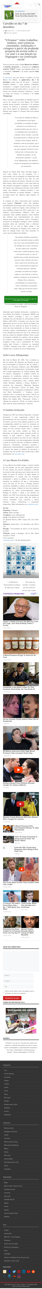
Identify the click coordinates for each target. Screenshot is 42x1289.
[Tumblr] (4, 1277)
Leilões (6, 1135)
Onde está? (7, 1155)
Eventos (6, 1111)
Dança (6, 1094)
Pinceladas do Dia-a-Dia (11, 1162)
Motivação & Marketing (11, 1145)
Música (6, 1148)
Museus (6, 1203)
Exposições (7, 1114)
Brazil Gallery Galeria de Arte (13, 1186)
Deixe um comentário (11, 33)
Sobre (6, 1250)
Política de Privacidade (11, 1244)
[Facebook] (9, 1272)
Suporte (6, 1210)
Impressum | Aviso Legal (11, 1261)
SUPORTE (7, 1254)
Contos (6, 1087)
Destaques (7, 1108)
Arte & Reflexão (9, 1073)
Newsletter (7, 1240)
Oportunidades (8, 1159)
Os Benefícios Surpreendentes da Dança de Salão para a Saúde (12, 584)
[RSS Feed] (4, 1272)
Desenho (6, 1101)
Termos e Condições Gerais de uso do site (16, 1257)
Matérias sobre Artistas (11, 1142)
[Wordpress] (9, 1277)
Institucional (8, 1233)
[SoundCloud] (14, 1277)
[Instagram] (18, 1277)
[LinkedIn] (23, 1272)
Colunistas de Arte (9, 1189)
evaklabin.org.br (32, 504)
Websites (6, 1216)
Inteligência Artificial (10, 1131)
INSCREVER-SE (9, 1199)
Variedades (7, 1169)
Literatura (7, 1138)
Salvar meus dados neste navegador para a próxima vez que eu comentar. (19, 992)
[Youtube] (28, 1272)
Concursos (7, 1192)
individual (8, 77)
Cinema (6, 1080)
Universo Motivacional (11, 1213)
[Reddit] (33, 1272)
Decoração (7, 1097)
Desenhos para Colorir (10, 1104)
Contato (6, 1230)
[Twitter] (14, 1272)
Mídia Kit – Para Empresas (12, 1237)
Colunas (6, 1084)
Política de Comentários (11, 1247)
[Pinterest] (18, 1272)
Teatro (6, 1165)
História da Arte (9, 1128)
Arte (5, 1070)
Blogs (5, 1182)
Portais (6, 1206)
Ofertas (6, 1152)
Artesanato (7, 1077)
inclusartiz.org (19, 454)
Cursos (6, 1091)
